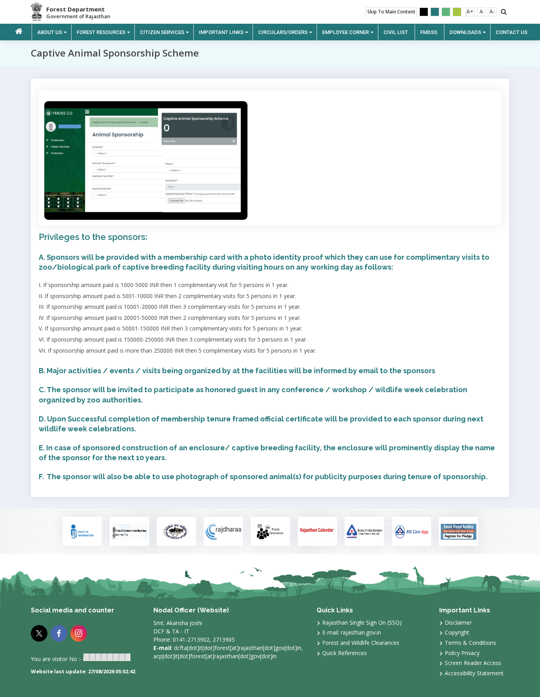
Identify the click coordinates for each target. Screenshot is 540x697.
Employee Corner (345, 32)
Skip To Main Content (391, 11)
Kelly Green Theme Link (457, 12)
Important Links (221, 32)
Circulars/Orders (283, 32)
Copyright (457, 632)
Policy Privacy (462, 653)
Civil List (395, 32)
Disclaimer (458, 622)
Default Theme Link (434, 12)
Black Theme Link (423, 12)
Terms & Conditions (470, 642)
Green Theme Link (446, 12)
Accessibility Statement (474, 673)
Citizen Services (162, 32)
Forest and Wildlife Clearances (360, 642)
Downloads (465, 32)
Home (19, 31)
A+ (470, 11)
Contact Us (511, 32)
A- (492, 11)
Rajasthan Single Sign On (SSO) (362, 622)
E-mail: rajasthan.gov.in (351, 632)
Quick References (344, 653)
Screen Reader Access (473, 663)
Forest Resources (101, 32)
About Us (49, 32)
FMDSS (428, 32)
